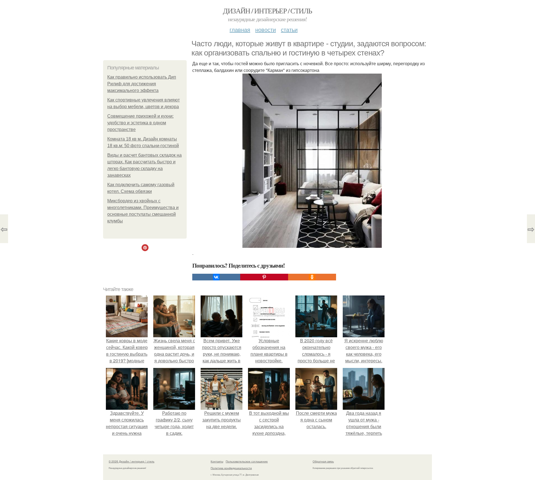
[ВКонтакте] (216, 277)
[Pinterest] (264, 277)
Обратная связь (323, 461)
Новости (265, 29)
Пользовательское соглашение (247, 461)
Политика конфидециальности (231, 468)
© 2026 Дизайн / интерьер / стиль (131, 461)
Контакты (217, 461)
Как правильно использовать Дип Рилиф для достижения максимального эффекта (141, 84)
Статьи (289, 29)
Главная (240, 29)
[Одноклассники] (312, 277)
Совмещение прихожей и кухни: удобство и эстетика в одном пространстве (140, 123)
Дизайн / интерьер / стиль (267, 10)
